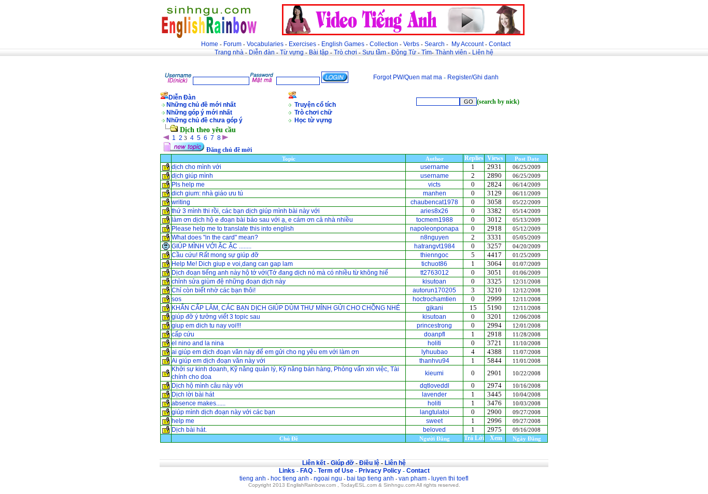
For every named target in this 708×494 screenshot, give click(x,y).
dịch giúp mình (192, 175)
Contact (500, 44)
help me (183, 421)
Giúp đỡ (342, 463)
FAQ (306, 470)
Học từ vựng (313, 120)
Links (287, 470)
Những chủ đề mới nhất (201, 104)
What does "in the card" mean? (215, 237)
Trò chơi (346, 52)
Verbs (411, 44)
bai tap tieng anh (370, 478)
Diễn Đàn (181, 97)
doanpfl (434, 334)
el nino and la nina (198, 343)
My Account (467, 44)
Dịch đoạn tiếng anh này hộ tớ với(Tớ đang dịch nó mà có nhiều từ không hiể (280, 272)
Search (434, 44)
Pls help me (188, 184)
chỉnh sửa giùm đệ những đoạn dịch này (229, 281)
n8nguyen (434, 237)
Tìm (426, 52)
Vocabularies (265, 44)
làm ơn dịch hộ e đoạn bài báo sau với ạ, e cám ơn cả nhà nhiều (262, 219)
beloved (434, 429)
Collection (384, 44)
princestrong (434, 325)
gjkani (434, 308)
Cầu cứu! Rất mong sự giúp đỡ (215, 255)
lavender (434, 394)
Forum (232, 44)
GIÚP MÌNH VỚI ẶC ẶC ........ (211, 246)
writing (181, 202)
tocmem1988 (434, 219)
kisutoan (434, 281)
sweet (434, 421)
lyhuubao (434, 352)
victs (434, 184)
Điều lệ (369, 463)
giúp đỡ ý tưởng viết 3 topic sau (217, 316)
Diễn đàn (262, 52)
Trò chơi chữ (313, 112)
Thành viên (451, 52)
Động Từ (403, 52)
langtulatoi (434, 412)
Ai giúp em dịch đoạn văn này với (218, 360)
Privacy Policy (380, 470)
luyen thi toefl (450, 478)
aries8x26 (434, 211)
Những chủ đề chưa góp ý (204, 120)
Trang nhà (229, 52)
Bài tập (319, 52)
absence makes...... (198, 403)
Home (209, 44)
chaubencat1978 (434, 202)
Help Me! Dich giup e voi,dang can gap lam (232, 263)
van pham (413, 478)
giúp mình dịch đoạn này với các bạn (223, 412)
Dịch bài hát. (189, 429)
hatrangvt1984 (434, 246)
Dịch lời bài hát (193, 394)
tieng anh (252, 478)
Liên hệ (482, 52)
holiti (434, 343)
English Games (342, 44)
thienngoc (434, 255)
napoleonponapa (434, 228)
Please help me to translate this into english (233, 228)
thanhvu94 (434, 360)
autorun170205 (434, 290)
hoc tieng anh (290, 478)
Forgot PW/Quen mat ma (407, 77)
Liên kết (313, 463)
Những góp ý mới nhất (199, 112)
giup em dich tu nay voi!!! (207, 325)
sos (176, 299)
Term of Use (335, 470)
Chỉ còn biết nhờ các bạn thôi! (214, 290)
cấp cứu (184, 334)
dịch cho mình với (196, 167)
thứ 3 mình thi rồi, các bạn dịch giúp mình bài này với (246, 211)
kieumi (434, 373)
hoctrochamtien (434, 299)
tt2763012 (434, 272)
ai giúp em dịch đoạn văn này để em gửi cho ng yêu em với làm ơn (265, 352)
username (434, 167)
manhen (434, 193)
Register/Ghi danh (473, 77)
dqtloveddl (434, 385)
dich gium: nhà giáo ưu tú (207, 193)
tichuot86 (434, 263)
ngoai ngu (328, 478)
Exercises (302, 44)
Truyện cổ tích (315, 104)
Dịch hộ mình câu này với (207, 385)
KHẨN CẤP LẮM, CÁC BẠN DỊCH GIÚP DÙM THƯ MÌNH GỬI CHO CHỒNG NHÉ (286, 308)
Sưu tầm (374, 52)
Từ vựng (292, 52)
